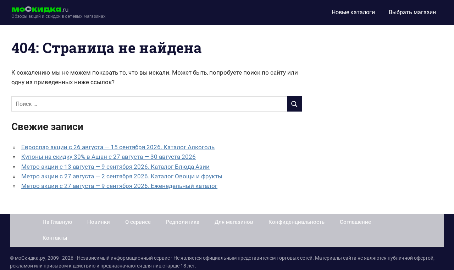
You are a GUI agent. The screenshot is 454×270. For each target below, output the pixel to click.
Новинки (98, 222)
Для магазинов (234, 222)
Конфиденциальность (296, 222)
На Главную (57, 222)
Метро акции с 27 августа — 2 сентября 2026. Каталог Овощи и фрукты (121, 176)
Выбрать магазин (412, 12)
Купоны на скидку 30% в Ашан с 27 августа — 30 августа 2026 (108, 156)
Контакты (55, 238)
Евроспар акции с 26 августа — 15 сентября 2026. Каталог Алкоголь (118, 147)
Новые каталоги (353, 12)
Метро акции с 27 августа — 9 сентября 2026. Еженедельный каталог (119, 185)
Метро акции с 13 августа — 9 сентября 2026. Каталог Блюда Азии (115, 166)
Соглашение (355, 222)
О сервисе (138, 222)
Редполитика (182, 222)
